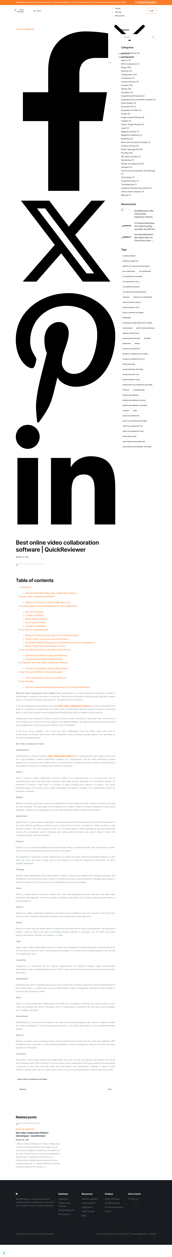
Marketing (125, 139)
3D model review (129, 256)
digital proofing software (133, 312)
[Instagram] (134, 1206)
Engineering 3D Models (131, 96)
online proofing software (133, 369)
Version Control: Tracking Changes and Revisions (46, 639)
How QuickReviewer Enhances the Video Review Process (45, 649)
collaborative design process (134, 292)
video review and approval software (137, 447)
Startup (126, 410)
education (125, 92)
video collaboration (131, 416)
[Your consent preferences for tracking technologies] (4, 1253)
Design (124, 89)
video (135, 410)
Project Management (130, 149)
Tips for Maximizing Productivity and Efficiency (46, 678)
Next (110, 1089)
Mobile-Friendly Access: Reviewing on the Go (45, 646)
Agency (124, 60)
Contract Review (128, 82)
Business (125, 71)
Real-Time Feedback (34, 612)
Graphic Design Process (145, 328)
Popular (126, 390)
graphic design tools (131, 333)
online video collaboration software (74, 706)
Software (125, 167)
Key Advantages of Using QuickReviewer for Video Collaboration (48, 606)
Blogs (18, 29)
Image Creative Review (131, 117)
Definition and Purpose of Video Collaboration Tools (48, 602)
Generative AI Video (130, 110)
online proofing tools (131, 380)
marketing (127, 343)
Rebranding (126, 160)
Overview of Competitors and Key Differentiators (46, 668)
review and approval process (134, 400)
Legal (123, 128)
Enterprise (127, 318)
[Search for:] (138, 37)
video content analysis (131, 191)
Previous (22, 1089)
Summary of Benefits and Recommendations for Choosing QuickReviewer (57, 687)
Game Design (127, 103)
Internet (147, 338)
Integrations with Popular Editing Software (43, 659)
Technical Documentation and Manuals (138, 171)
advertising (126, 57)
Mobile (137, 343)
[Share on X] (65, 290)
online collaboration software (135, 354)
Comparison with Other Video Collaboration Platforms (44, 662)
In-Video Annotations (34, 615)
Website (124, 195)
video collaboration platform (61, 756)
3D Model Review (129, 53)
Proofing (125, 153)
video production (129, 436)
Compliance (126, 78)
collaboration (145, 271)
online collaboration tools (134, 359)
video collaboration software (135, 421)
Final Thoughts (27, 681)
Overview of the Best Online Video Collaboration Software (50, 593)
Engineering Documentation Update (137, 99)
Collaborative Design (131, 287)
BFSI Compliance (128, 64)
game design (127, 328)
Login (152, 11)
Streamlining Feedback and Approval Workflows (46, 655)
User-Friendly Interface (35, 622)
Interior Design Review (131, 124)
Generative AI (127, 107)
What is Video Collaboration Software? (37, 596)
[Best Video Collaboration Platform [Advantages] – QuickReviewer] (28, 1124)
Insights (124, 121)
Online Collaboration (131, 349)
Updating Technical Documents (135, 188)
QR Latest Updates (129, 156)
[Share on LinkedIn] (65, 538)
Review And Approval (130, 163)
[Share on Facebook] (65, 190)
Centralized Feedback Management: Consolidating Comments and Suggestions (60, 642)
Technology (126, 177)
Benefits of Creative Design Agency (136, 266)
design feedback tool (131, 307)
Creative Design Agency (132, 302)
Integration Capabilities (35, 626)
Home (118, 8)
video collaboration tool (133, 426)
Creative (124, 85)
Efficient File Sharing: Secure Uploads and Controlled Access (52, 635)
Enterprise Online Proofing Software (137, 323)
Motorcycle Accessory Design (134, 142)
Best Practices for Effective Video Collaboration (41, 672)
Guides (124, 114)
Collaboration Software (132, 276)
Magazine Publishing (130, 135)
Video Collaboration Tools (133, 431)
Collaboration (28, 29)
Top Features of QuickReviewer (34, 629)
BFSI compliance (129, 271)
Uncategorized (127, 184)
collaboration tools (131, 282)
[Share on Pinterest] (65, 424)
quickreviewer (138, 390)
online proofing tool (131, 374)
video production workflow (134, 441)
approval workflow (130, 261)
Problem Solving (128, 146)
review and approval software (135, 405)
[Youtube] (137, 1206)
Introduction (25, 587)
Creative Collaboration (142, 297)
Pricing (118, 12)
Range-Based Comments (36, 619)
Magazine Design (128, 131)
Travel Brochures (128, 181)
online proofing (129, 364)
